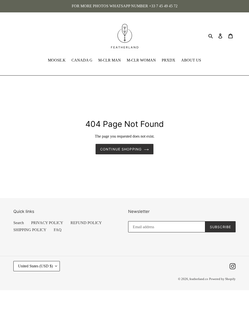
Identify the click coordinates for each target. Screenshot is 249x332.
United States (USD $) (35, 266)
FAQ (58, 230)
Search (18, 223)
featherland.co (198, 279)
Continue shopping (121, 149)
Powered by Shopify (222, 279)
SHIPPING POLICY (29, 230)
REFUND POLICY (86, 223)
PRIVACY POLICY (47, 223)
